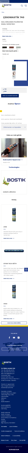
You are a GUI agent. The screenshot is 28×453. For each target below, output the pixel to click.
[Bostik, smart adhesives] (7, 365)
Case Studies (4, 396)
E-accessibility (16, 435)
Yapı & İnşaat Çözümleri (7, 386)
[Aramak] (21, 5)
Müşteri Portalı (5, 440)
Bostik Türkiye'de (14, 349)
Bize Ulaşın (14, 440)
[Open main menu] (25, 5)
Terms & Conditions (19, 431)
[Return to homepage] (7, 5)
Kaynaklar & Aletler (6, 391)
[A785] (14, 223)
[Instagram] (18, 338)
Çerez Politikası (13, 426)
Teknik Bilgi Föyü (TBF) (7, 394)
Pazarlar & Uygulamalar (7, 384)
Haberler (3, 421)
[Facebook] (9, 338)
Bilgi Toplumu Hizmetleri (8, 422)
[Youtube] (14, 338)
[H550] (14, 302)
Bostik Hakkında (5, 412)
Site (4, 426)
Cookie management (6, 431)
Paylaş (24, 11)
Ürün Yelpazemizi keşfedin (10, 95)
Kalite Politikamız (5, 435)
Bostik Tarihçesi (5, 414)
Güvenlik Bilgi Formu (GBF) (8, 393)
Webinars (3, 398)
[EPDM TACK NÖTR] (14, 261)
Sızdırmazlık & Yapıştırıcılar (12, 159)
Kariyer (3, 419)
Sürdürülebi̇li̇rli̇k (5, 405)
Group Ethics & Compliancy (8, 417)
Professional (4, 1)
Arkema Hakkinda (6, 416)
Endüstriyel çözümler (7, 387)
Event (2, 400)
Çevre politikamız (6, 407)
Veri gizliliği (22, 440)
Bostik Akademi (5, 401)
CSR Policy (4, 408)
